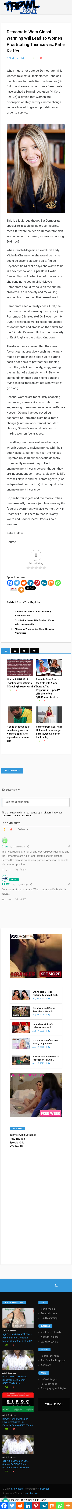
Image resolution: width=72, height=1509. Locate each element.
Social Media (48, 1308)
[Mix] (51, 583)
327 (6, 1429)
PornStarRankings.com (53, 1360)
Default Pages (49, 1379)
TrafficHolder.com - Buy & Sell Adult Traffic (23, 1500)
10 (13, 1429)
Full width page (49, 1383)
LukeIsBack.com (50, 1355)
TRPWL (7, 884)
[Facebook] (10, 583)
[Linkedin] (30, 583)
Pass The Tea (17, 1138)
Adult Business (9, 1331)
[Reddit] (24, 583)
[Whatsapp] (58, 583)
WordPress (43, 1488)
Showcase (17, 1488)
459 (6, 1387)
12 (10, 690)
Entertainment (49, 1313)
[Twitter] (17, 583)
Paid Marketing (49, 1318)
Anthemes (32, 1493)
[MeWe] (44, 583)
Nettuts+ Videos (50, 1336)
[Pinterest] (37, 583)
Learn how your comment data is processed (32, 814)
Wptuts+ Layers (49, 1341)
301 (6, 1471)
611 (6, 1345)
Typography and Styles (53, 1388)
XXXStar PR (16, 1146)
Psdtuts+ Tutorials (51, 1332)
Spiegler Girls (17, 1142)
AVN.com (46, 1365)
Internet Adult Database (23, 1134)
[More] (21, 590)
